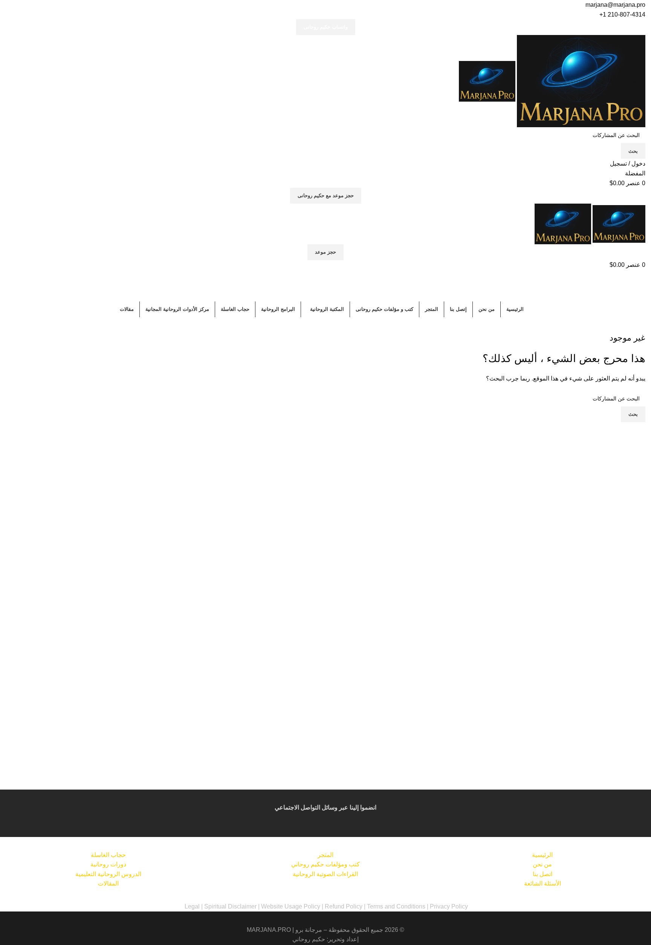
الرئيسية (542, 855)
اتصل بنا (542, 874)
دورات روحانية (108, 864)
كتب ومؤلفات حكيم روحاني (325, 864)
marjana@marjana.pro (615, 5)
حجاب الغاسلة (108, 855)
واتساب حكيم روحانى (326, 27)
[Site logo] (580, 81)
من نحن (542, 864)
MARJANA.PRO (269, 930)
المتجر (325, 855)
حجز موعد (325, 252)
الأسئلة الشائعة (542, 883)
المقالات (108, 883)
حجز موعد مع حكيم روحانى (326, 195)
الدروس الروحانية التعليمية (108, 874)
